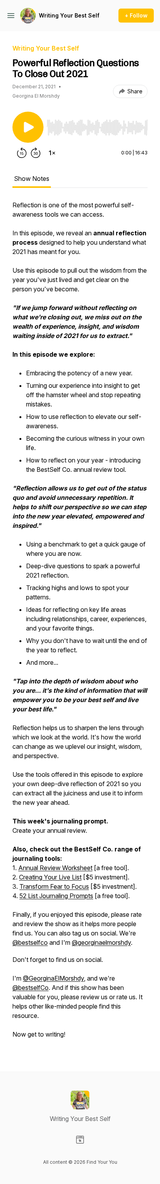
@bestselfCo (30, 987)
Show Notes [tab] (31, 178)
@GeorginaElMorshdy (53, 978)
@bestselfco (30, 942)
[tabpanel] (80, 623)
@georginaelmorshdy (101, 942)
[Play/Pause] (27, 127)
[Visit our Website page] (80, 1140)
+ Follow (136, 15)
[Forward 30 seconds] (35, 152)
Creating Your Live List (50, 877)
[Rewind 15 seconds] (21, 152)
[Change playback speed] (52, 152)
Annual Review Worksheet (55, 868)
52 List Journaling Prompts (56, 896)
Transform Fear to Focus (54, 886)
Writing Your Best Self (69, 15)
